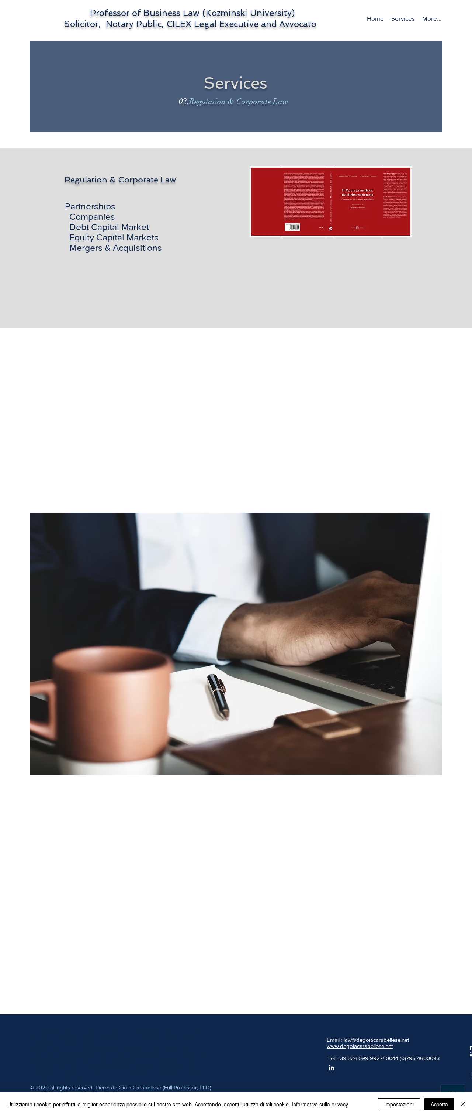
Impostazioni (399, 1104)
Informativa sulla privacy (320, 1104)
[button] (403, 18)
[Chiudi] (463, 1104)
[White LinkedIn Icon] (331, 1067)
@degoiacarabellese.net (380, 1040)
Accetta (439, 1104)
